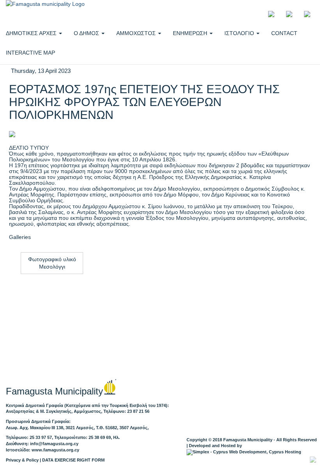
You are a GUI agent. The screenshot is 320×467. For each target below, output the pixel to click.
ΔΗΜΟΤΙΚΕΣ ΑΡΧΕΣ (32, 33)
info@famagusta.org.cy (54, 443)
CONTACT (284, 33)
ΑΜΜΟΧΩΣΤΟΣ (136, 33)
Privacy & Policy (22, 460)
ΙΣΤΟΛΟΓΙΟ (240, 33)
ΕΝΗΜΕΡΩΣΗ (191, 33)
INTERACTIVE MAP (30, 53)
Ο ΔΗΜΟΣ (87, 33)
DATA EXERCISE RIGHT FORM (73, 460)
